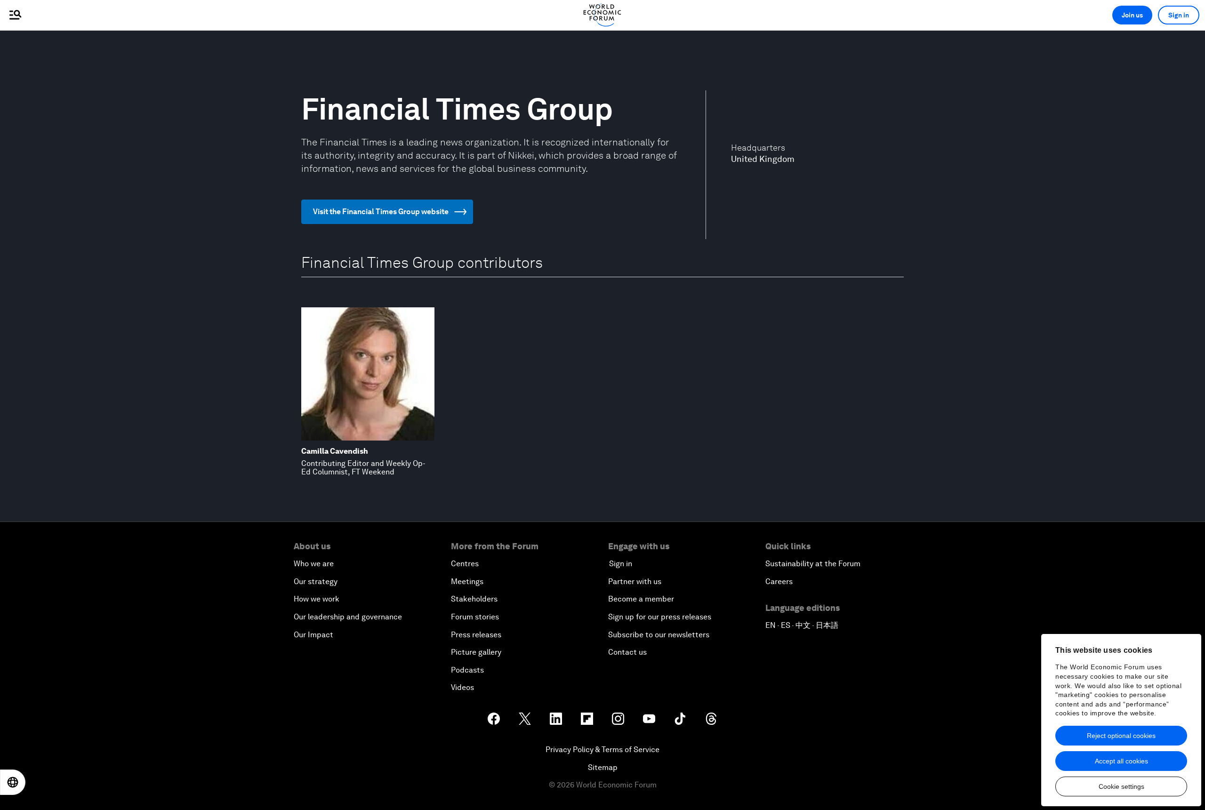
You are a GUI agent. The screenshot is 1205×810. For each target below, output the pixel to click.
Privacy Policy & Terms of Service (602, 749)
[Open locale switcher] (12, 782)
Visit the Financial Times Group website (381, 211)
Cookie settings (1121, 786)
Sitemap (603, 767)
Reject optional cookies (1121, 735)
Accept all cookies (1121, 761)
